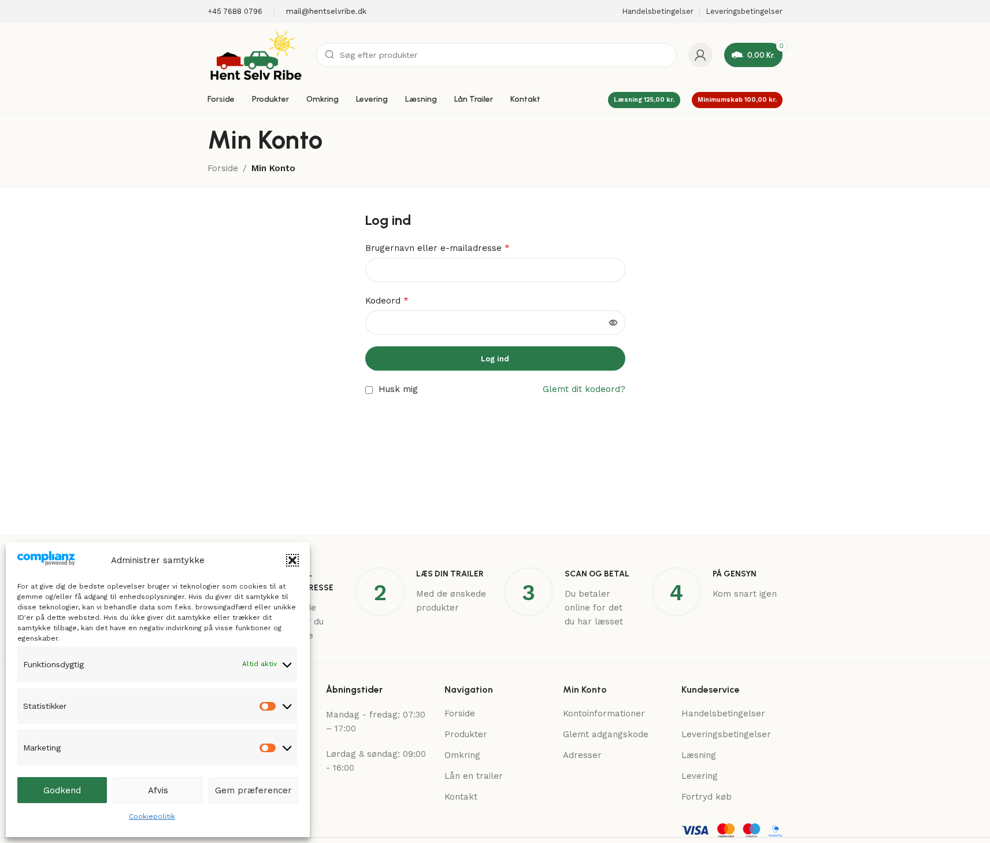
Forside (222, 168)
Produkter (465, 734)
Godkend (62, 790)
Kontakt (460, 797)
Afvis (158, 790)
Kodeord (387, 300)
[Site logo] (256, 54)
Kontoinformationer (604, 713)
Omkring (462, 755)
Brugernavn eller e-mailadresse (437, 247)
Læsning (698, 755)
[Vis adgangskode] (613, 322)
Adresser (582, 755)
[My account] (700, 54)
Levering (699, 776)
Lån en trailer (473, 776)
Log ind (495, 358)
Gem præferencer (253, 790)
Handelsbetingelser (723, 713)
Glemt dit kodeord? (584, 389)
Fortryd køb (706, 797)
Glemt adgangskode (605, 734)
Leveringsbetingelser (726, 734)
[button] (292, 560)
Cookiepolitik (152, 816)
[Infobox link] (234, 12)
